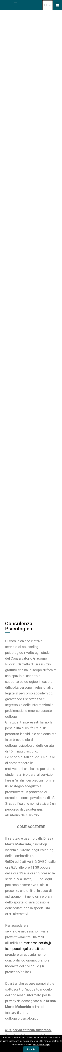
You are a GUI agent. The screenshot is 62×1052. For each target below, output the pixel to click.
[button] (57, 5)
